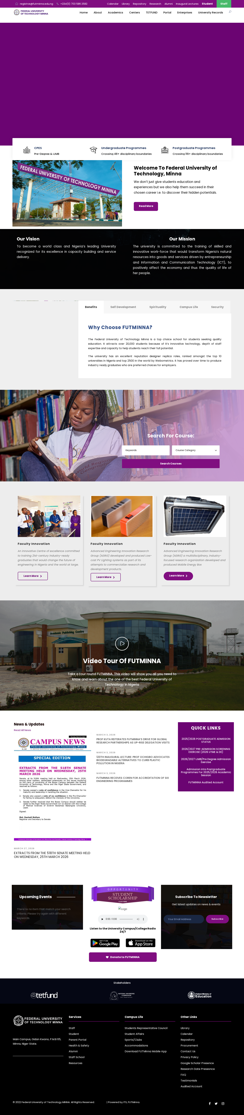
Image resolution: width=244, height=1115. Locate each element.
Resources (75, 1063)
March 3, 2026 (106, 734)
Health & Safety (79, 1045)
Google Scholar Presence (197, 1063)
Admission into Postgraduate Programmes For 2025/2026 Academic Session (206, 772)
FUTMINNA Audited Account (205, 782)
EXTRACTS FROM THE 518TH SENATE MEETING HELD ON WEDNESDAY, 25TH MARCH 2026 (52, 855)
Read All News (22, 730)
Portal (167, 12)
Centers (134, 12)
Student (74, 1034)
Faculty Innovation (34, 544)
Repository (139, 3)
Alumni (168, 3)
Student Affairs (134, 1034)
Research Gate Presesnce (198, 1069)
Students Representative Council (146, 1028)
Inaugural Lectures (187, 3)
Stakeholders (122, 983)
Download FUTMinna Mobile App (146, 1051)
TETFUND (151, 12)
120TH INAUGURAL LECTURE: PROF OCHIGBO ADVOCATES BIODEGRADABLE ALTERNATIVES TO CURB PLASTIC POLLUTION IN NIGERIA (133, 760)
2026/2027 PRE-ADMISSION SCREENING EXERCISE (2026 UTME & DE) (206, 750)
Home (84, 12)
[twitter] (216, 1103)
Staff (223, 3)
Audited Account (191, 1086)
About (98, 12)
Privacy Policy (190, 1057)
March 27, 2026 (24, 848)
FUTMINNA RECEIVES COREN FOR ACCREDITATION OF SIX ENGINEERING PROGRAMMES (132, 779)
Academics (115, 12)
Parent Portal (77, 1040)
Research (155, 3)
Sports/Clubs (133, 1040)
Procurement (189, 1045)
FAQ (183, 1075)
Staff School (76, 1057)
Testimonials (189, 1080)
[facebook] (210, 1103)
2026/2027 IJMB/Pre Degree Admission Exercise (206, 760)
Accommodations (136, 1045)
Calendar (113, 3)
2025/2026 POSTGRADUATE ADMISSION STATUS (206, 740)
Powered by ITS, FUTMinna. (124, 1102)
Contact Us (188, 1051)
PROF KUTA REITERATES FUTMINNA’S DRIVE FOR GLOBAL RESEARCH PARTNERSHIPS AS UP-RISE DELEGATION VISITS (133, 740)
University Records (210, 12)
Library (126, 3)
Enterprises (184, 12)
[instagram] (223, 1103)
